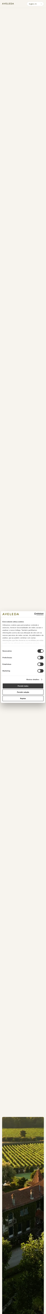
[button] (37, 3)
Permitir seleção (23, 692)
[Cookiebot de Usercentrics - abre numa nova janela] (34, 614)
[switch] (40, 657)
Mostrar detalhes (32, 679)
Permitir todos (23, 686)
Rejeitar (23, 698)
